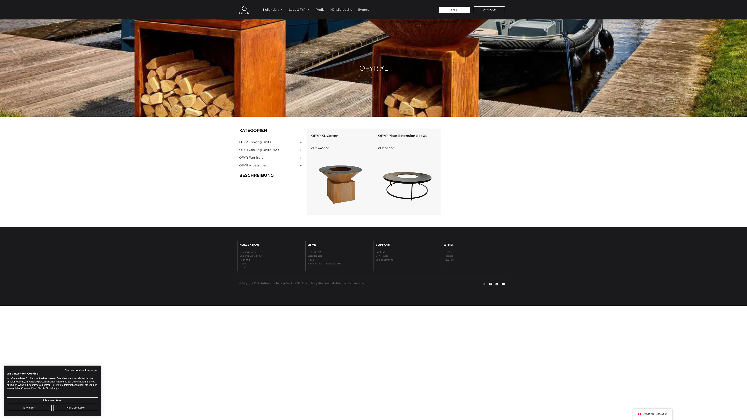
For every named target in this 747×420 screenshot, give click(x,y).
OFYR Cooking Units (255, 142)
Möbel (242, 263)
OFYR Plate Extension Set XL (402, 136)
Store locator (315, 255)
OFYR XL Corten (324, 136)
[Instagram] (484, 284)
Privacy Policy (309, 283)
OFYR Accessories (253, 165)
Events (363, 9)
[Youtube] (503, 284)
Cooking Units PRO (250, 255)
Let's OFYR (297, 9)
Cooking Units (247, 251)
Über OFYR (314, 251)
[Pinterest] (490, 284)
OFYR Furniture (251, 157)
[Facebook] (497, 284)
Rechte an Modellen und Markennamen (342, 283)
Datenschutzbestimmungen (81, 370)
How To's (449, 259)
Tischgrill (244, 259)
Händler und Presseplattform (325, 263)
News (311, 259)
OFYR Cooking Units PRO (259, 150)
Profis (320, 9)
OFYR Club (382, 255)
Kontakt (380, 251)
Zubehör (244, 267)
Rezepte (448, 255)
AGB (297, 283)
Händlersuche (341, 9)
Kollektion (271, 9)
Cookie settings (384, 259)
